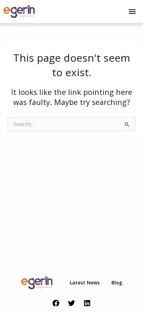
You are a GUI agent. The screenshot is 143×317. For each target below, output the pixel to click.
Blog (116, 282)
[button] (132, 11)
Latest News (85, 282)
